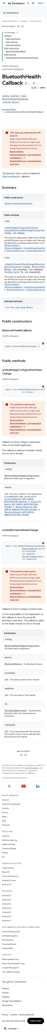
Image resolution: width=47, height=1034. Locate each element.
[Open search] (28, 3)
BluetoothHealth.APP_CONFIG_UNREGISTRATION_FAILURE (19, 513)
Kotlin (34, 87)
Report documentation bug (13, 963)
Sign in (41, 3)
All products (7, 1005)
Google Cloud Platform (12, 1001)
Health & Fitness (8, 844)
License (14, 1015)
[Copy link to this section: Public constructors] (34, 321)
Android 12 (6, 916)
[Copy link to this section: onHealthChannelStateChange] (40, 530)
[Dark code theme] (43, 343)
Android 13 (6, 912)
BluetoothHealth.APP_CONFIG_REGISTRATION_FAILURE (22, 504)
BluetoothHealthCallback (17, 203)
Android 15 (6, 904)
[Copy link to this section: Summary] (19, 187)
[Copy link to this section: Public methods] (28, 361)
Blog (4, 821)
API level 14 (14, 66)
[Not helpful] (22, 26)
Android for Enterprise (11, 804)
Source (5, 812)
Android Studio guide (11, 931)
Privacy (5, 852)
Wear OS (6, 872)
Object (15, 102)
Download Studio (9, 944)
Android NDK (7, 948)
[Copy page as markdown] (34, 83)
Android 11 (6, 920)
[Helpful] (18, 26)
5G (3, 857)
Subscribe (35, 1021)
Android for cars (9, 880)
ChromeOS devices (10, 876)
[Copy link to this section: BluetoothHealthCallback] (34, 330)
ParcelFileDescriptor (32, 556)
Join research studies (10, 972)
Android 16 (6, 900)
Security (5, 808)
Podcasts (6, 825)
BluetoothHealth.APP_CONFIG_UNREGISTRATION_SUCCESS (21, 508)
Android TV (6, 884)
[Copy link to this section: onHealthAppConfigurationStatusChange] (14, 373)
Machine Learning (9, 840)
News (4, 816)
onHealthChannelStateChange (19, 264)
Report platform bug (10, 959)
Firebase (5, 997)
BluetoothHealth (11, 176)
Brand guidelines (27, 1015)
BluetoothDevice (30, 548)
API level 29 (18, 69)
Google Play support (10, 967)
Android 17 (6, 895)
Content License (31, 768)
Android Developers (9, 21)
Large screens (8, 868)
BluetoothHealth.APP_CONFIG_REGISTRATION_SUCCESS (19, 500)
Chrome (5, 993)
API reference (11, 13)
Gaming (5, 836)
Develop (24, 21)
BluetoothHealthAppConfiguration (29, 230)
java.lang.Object (9, 109)
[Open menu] (4, 3)
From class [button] (19, 307)
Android (5, 800)
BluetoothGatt (17, 152)
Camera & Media (9, 848)
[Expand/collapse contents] (17, 32)
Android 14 (6, 908)
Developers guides (9, 936)
